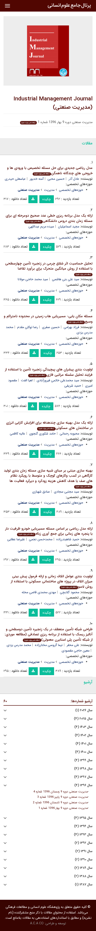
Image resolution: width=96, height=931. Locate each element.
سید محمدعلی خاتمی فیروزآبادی (58, 380)
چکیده (46, 199)
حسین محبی (56, 178)
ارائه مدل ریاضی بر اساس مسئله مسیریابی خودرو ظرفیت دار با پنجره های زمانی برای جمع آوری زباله (49, 531)
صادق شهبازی (41, 491)
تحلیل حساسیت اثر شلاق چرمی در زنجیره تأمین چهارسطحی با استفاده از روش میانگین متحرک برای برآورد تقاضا (49, 268)
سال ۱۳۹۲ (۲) (84, 843)
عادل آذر (74, 178)
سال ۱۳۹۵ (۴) (83, 818)
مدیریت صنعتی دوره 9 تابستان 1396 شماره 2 (60, 802)
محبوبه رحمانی (69, 433)
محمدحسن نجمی (40, 539)
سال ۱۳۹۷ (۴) (83, 777)
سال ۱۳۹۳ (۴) (83, 834)
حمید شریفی (72, 385)
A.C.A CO (37, 923)
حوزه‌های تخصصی (71, 189)
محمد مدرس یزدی (19, 645)
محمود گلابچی (69, 592)
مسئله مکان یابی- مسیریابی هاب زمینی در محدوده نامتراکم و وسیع (48, 318)
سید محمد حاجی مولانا (33, 279)
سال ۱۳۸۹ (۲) (83, 868)
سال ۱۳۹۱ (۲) (84, 851)
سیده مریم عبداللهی (41, 226)
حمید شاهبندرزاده (67, 539)
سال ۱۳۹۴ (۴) (83, 826)
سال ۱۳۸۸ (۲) (83, 876)
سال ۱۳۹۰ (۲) (84, 859)
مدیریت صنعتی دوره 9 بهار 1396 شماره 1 (63, 808)
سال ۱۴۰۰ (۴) (84, 752)
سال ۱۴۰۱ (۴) (84, 743)
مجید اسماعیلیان (68, 226)
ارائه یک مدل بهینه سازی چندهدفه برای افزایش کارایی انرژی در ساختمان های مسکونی (49, 425)
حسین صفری (51, 327)
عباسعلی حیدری (15, 178)
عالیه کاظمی (17, 433)
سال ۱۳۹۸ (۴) (83, 768)
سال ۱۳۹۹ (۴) (83, 760)
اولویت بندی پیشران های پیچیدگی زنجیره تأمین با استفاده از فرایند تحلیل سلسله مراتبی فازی (49, 372)
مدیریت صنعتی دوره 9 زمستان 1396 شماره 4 (60, 791)
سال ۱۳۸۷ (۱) (84, 884)
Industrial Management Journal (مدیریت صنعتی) (53, 103)
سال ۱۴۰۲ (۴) (84, 735)
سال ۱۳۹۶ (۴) (83, 785)
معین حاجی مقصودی (75, 650)
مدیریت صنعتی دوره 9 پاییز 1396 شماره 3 (62, 797)
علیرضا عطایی (16, 539)
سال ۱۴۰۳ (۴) (83, 727)
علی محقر (73, 645)
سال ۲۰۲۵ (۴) (83, 718)
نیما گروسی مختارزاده (49, 645)
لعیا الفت (27, 380)
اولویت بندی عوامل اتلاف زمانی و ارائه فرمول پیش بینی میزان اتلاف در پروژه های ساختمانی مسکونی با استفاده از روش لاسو (52, 582)
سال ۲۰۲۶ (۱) (84, 710)
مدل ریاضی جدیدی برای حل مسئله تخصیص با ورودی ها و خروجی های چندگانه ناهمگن (50, 170)
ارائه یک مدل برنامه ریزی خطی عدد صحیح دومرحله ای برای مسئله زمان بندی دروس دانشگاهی (49, 218)
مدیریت (49, 189)
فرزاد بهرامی (71, 327)
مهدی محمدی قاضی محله (39, 592)
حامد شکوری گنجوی (42, 433)
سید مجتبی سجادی (66, 491)
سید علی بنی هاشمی (65, 279)
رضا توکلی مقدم (27, 327)
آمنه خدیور (37, 178)
